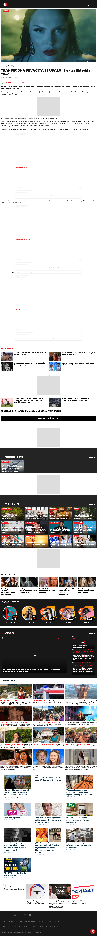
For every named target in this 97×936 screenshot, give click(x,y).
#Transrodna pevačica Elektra (31, 411)
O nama (4, 927)
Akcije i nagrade (39, 927)
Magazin (12, 504)
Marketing (28, 927)
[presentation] (92, 602)
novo (20, 6)
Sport (67, 6)
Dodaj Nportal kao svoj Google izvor (14, 82)
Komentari (46, 418)
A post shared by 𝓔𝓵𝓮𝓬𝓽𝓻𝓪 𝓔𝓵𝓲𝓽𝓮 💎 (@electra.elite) (48, 195)
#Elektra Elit (7, 411)
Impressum (19, 927)
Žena (60, 6)
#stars (57, 411)
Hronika (75, 6)
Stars (35, 6)
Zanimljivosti (51, 6)
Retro (42, 6)
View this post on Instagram (23, 167)
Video (9, 633)
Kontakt (11, 927)
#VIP (50, 411)
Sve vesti (90, 457)
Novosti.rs (14, 457)
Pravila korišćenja (52, 927)
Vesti (27, 6)
